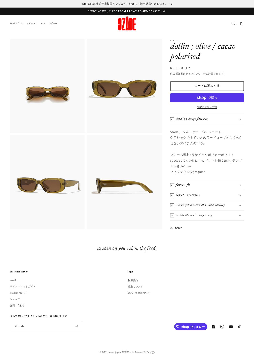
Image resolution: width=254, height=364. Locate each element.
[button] (16, 23)
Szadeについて (18, 293)
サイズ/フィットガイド (23, 286)
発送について (135, 286)
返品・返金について (139, 293)
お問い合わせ (17, 305)
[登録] (76, 326)
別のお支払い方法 (207, 107)
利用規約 (133, 280)
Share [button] (178, 227)
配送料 (179, 74)
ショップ (15, 299)
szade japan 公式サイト (121, 352)
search (13, 280)
